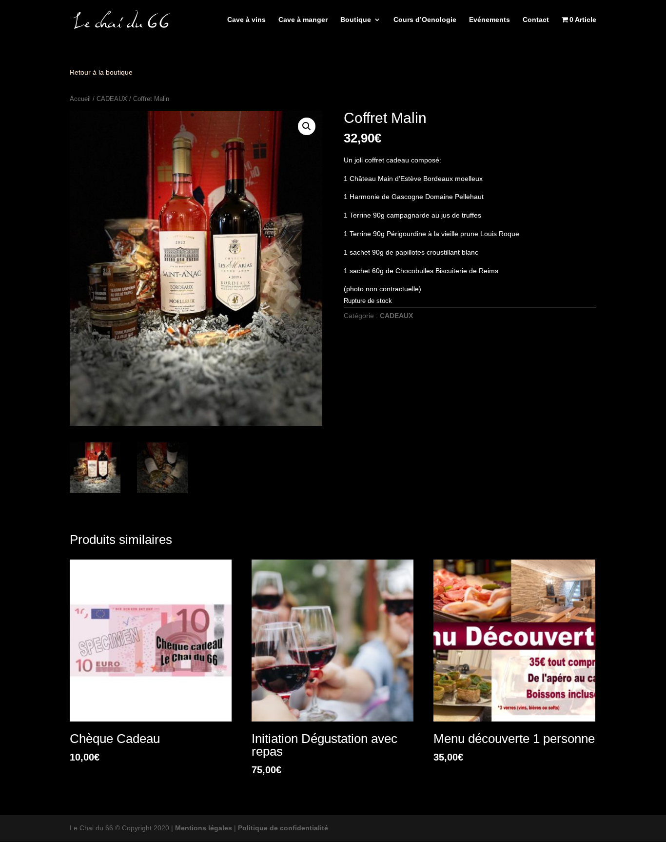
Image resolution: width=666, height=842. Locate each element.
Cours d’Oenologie (424, 19)
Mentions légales (203, 828)
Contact (536, 19)
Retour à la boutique (101, 72)
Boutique (355, 19)
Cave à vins (246, 19)
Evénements (489, 19)
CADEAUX (112, 98)
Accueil (80, 98)
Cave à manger (303, 19)
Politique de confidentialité (283, 828)
